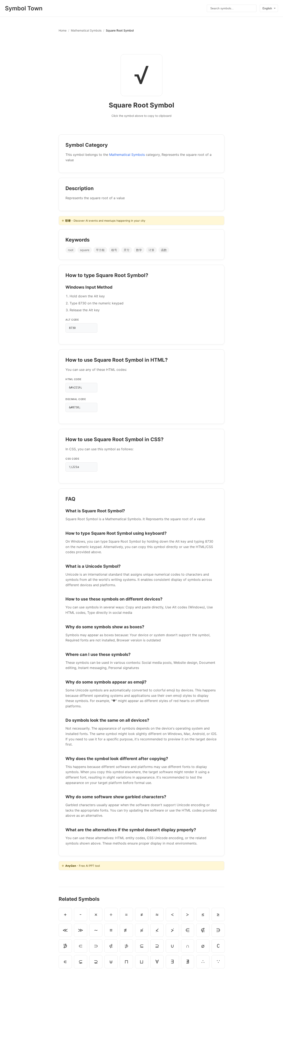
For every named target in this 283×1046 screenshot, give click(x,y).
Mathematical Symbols (86, 30)
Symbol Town (23, 8)
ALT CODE (72, 319)
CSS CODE (72, 458)
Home (63, 30)
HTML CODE (73, 379)
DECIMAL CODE (75, 399)
